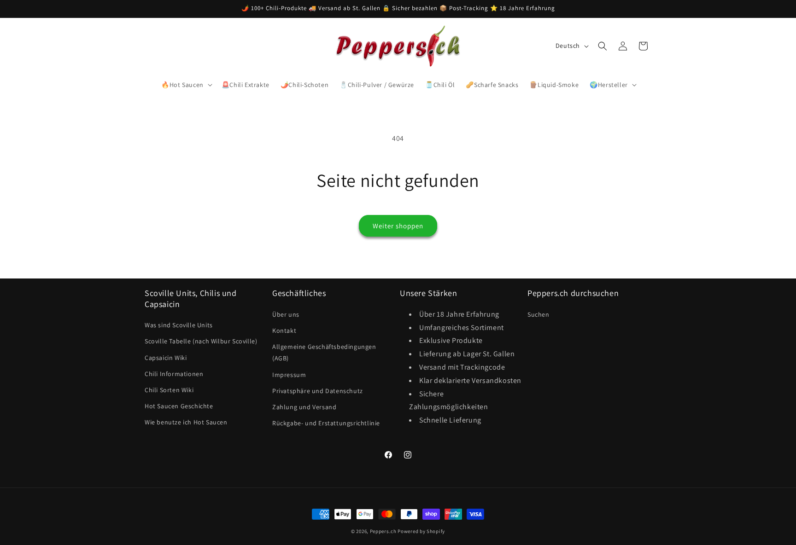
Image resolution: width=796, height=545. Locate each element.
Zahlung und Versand (304, 406)
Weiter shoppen (398, 225)
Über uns (285, 314)
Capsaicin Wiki (166, 357)
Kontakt (284, 330)
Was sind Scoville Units (179, 325)
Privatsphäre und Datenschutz (317, 390)
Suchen (538, 314)
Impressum (289, 374)
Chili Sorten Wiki (169, 389)
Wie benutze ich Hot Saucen (186, 422)
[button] (186, 84)
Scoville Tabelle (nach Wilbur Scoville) (201, 341)
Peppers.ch (383, 531)
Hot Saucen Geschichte (179, 405)
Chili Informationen (174, 373)
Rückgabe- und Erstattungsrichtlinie (326, 422)
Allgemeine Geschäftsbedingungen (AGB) (324, 352)
